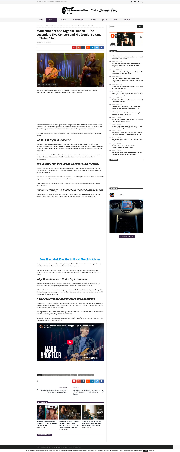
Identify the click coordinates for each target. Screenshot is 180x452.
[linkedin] (92, 47)
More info (151, 450)
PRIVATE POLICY (41, 2)
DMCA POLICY (50, 2)
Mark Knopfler (83, 375)
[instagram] (134, 2)
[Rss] (138, 2)
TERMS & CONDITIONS (61, 2)
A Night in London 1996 (51, 375)
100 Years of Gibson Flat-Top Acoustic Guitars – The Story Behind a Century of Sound (91, 423)
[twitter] (97, 47)
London (74, 375)
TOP (91, 375)
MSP (80, 447)
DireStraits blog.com (53, 447)
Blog (42, 25)
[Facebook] (131, 2)
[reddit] (88, 47)
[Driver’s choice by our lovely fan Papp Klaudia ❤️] (126, 216)
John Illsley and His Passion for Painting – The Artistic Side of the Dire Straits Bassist (86, 391)
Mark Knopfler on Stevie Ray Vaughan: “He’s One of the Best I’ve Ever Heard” (47, 423)
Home (38, 25)
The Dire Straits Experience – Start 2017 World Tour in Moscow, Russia (53, 390)
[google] (78, 47)
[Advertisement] (70, 109)
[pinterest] (74, 47)
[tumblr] (83, 47)
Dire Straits (65, 375)
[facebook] (101, 47)
